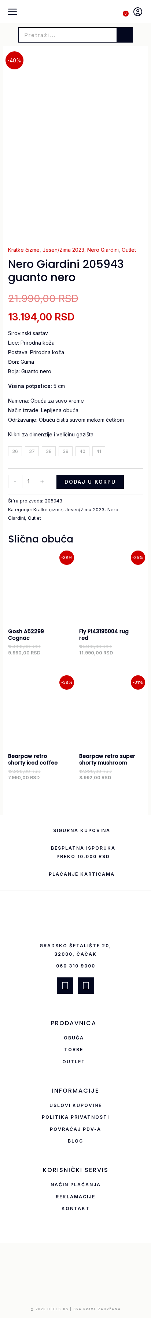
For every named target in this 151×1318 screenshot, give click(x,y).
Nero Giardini (103, 250)
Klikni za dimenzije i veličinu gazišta (50, 434)
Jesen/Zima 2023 (63, 250)
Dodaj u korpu (90, 482)
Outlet (129, 250)
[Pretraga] (124, 35)
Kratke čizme (24, 250)
